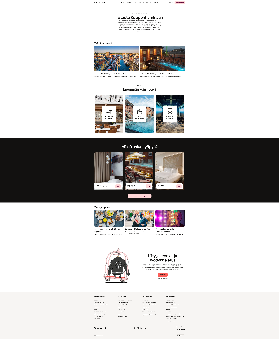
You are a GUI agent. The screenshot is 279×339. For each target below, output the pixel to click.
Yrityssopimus (145, 307)
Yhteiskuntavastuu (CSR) (101, 305)
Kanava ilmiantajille (99, 312)
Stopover (120, 314)
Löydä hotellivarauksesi (172, 307)
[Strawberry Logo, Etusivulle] (99, 2)
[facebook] (134, 328)
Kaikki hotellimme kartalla (125, 300)
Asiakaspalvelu (170, 300)
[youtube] (145, 328)
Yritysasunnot (145, 309)
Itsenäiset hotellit (122, 316)
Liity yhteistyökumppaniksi (149, 305)
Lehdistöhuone (98, 316)
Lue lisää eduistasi (163, 278)
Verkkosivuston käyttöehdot (173, 314)
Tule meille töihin (98, 314)
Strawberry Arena (99, 302)
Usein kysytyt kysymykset (172, 305)
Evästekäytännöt (170, 321)
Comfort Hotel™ (122, 305)
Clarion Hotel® (122, 309)
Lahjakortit (145, 300)
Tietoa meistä (97, 300)
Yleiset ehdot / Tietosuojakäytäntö (175, 316)
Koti (95, 7)
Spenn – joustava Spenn (148, 312)
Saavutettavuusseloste (172, 319)
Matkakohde (100, 7)
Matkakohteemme (123, 302)
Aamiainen (97, 307)
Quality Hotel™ (122, 307)
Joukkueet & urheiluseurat (149, 302)
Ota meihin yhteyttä (171, 302)
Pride (95, 309)
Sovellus (168, 309)
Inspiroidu (97, 319)
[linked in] (141, 328)
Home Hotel (121, 312)
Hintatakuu (169, 312)
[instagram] (138, 328)
